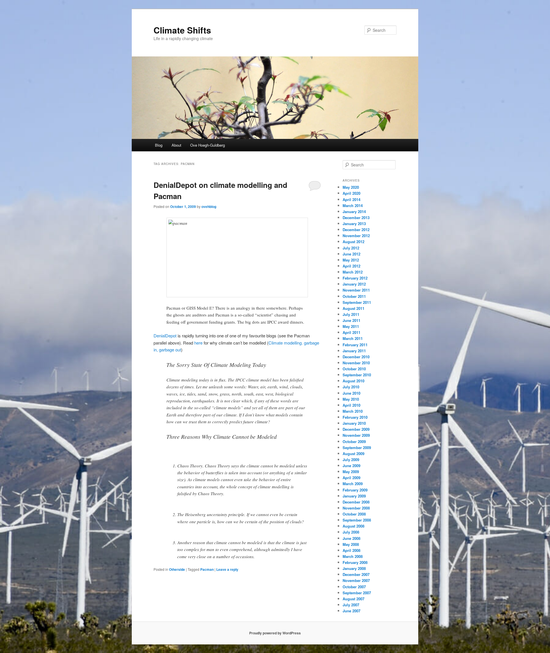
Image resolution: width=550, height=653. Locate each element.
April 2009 (351, 477)
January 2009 (354, 496)
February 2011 (355, 344)
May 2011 (351, 326)
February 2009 (355, 490)
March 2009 (353, 483)
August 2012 (353, 241)
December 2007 (356, 574)
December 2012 (356, 229)
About (176, 145)
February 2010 (355, 417)
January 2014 (354, 211)
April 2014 (351, 199)
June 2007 (351, 610)
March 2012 (353, 272)
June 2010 (351, 393)
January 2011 (354, 350)
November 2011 (356, 290)
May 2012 (351, 260)
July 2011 (351, 314)
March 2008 (353, 556)
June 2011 (351, 320)
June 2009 (351, 465)
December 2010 (356, 356)
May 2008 (351, 544)
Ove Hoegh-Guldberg (207, 145)
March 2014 (353, 205)
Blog (158, 145)
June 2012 (351, 254)
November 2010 (356, 362)
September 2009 (357, 447)
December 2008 (356, 502)
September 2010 (357, 374)
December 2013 (356, 217)
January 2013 (354, 223)
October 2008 (354, 514)
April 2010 (351, 405)
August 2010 (353, 380)
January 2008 (354, 568)
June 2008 (351, 538)
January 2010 (354, 423)
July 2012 (351, 248)
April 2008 (351, 550)
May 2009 (351, 471)
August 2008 (353, 526)
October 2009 (354, 441)
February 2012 (355, 278)
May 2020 (351, 187)
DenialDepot (165, 336)
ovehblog (208, 206)
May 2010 (351, 399)
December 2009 (356, 429)
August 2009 (353, 453)
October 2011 (354, 296)
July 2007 (351, 604)
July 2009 (351, 459)
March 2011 (353, 338)
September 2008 (357, 520)
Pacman (207, 569)
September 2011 (357, 302)
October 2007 (354, 586)
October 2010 (354, 368)
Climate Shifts (182, 30)
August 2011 (353, 308)
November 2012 (356, 235)
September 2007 (357, 592)
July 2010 (351, 387)
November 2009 (356, 435)
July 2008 (351, 532)
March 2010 (353, 411)
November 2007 (356, 580)
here (198, 343)
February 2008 (355, 562)
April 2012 (351, 266)
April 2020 (351, 193)
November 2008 (356, 508)
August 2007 (353, 598)
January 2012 (354, 284)
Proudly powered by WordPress (275, 633)
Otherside (177, 569)
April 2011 (351, 332)
